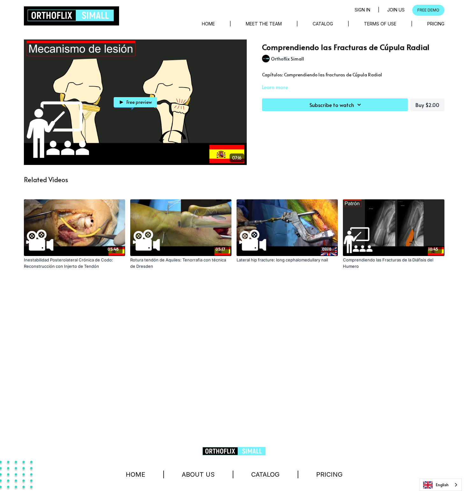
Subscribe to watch (331, 104)
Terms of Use (380, 23)
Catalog (323, 23)
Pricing (435, 23)
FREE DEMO (428, 10)
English (442, 484)
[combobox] (441, 485)
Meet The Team (264, 23)
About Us (198, 474)
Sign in (362, 9)
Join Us (396, 9)
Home (208, 23)
